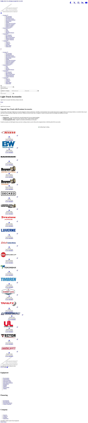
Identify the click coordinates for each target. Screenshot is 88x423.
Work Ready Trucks (10, 18)
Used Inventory (9, 17)
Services (7, 31)
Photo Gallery (8, 45)
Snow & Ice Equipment (10, 19)
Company (5, 40)
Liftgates (5, 388)
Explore (9, 140)
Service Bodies (6, 387)
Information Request (10, 32)
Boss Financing (9, 36)
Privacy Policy (3, 421)
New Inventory (9, 16)
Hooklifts (5, 385)
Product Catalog (9, 26)
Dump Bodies (8, 21)
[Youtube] (86, 3)
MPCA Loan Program (10, 37)
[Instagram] (78, 3)
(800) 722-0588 (16, 1)
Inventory (5, 15)
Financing (5, 33)
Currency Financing (10, 39)
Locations (8, 44)
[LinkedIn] (82, 3)
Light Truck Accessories (11, 23)
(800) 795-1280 (5, 1)
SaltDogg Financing (10, 38)
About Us (8, 41)
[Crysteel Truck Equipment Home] (1, 13)
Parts (7, 29)
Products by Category (10, 24)
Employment (8, 46)
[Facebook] (70, 3)
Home (2, 102)
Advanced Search (4, 88)
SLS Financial (8, 35)
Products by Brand (9, 25)
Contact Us (8, 43)
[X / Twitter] (74, 3)
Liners (7, 30)
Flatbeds (7, 22)
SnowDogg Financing (7, 403)
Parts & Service (6, 28)
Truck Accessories (7, 380)
